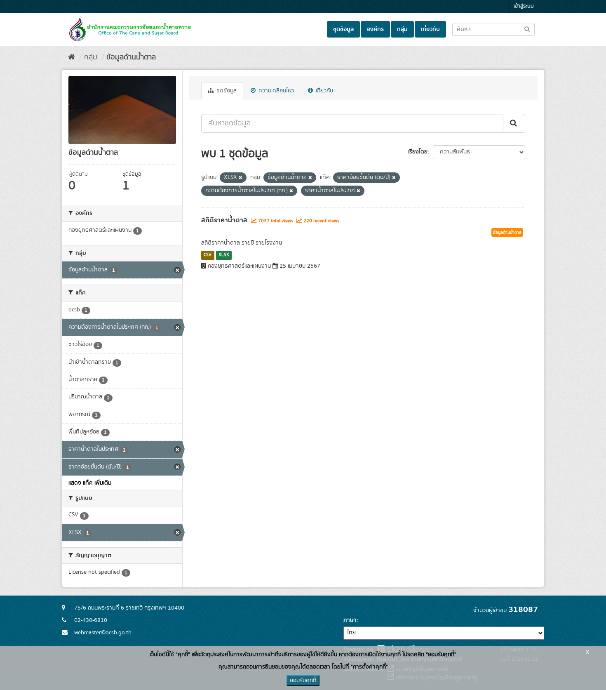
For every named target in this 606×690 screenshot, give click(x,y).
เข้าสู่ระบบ (524, 6)
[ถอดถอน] (240, 177)
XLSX (223, 255)
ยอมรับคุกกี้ (303, 680)
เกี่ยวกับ (430, 29)
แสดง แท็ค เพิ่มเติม (89, 483)
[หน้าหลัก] (71, 57)
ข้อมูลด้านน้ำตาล (131, 57)
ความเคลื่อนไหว (275, 91)
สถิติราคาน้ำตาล (224, 220)
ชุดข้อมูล (343, 29)
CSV (207, 255)
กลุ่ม (402, 29)
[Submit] (514, 123)
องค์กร (375, 29)
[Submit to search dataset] (527, 28)
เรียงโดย (417, 152)
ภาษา (350, 620)
